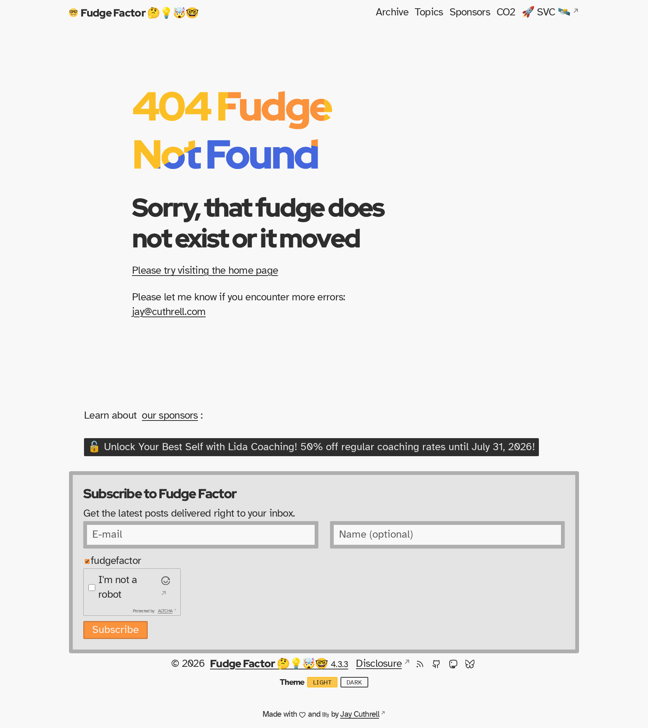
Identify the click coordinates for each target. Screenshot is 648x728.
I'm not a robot (117, 587)
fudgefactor (116, 561)
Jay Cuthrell (359, 714)
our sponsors (170, 415)
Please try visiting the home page (205, 270)
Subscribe (115, 630)
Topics (429, 12)
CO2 (505, 12)
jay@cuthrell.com (169, 312)
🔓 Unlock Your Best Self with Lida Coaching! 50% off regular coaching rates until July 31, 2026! (311, 447)
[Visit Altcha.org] (164, 587)
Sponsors (470, 12)
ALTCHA (165, 611)
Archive (392, 12)
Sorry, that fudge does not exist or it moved (258, 222)
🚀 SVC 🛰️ (546, 12)
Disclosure (379, 664)
